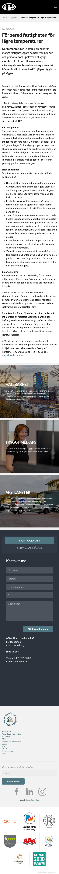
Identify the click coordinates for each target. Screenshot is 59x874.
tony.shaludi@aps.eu (12, 355)
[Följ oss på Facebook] (16, 791)
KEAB (4, 749)
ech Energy (11, 731)
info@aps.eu (21, 661)
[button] (55, 6)
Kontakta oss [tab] (29, 540)
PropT (4, 731)
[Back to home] (9, 6)
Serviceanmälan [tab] (29, 547)
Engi (3, 754)
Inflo (4, 741)
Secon (4, 744)
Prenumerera (13, 781)
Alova (4, 739)
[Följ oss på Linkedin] (29, 791)
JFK (3, 746)
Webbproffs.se (53, 873)
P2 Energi (6, 736)
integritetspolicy (32, 800)
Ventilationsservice (13, 741)
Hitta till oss (12, 651)
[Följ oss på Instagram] (42, 791)
